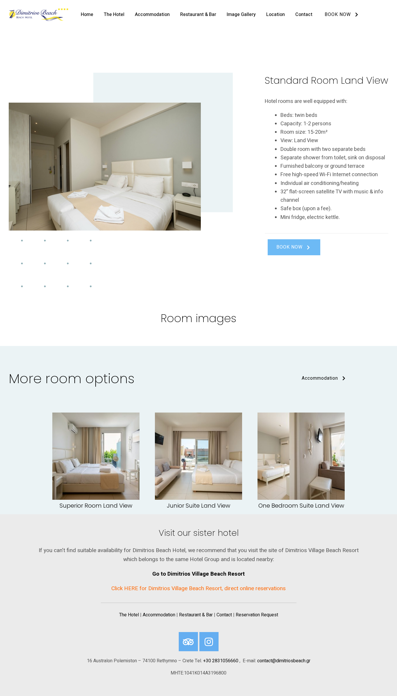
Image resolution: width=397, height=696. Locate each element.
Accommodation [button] (320, 378)
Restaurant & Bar (196, 614)
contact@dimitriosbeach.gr (283, 660)
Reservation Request (257, 614)
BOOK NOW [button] (338, 14)
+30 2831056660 (220, 660)
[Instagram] (209, 641)
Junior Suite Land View (198, 506)
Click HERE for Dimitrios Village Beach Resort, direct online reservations (198, 588)
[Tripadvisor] (188, 641)
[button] (294, 247)
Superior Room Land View (96, 506)
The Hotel (129, 614)
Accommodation (159, 614)
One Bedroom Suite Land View (301, 506)
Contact (224, 614)
